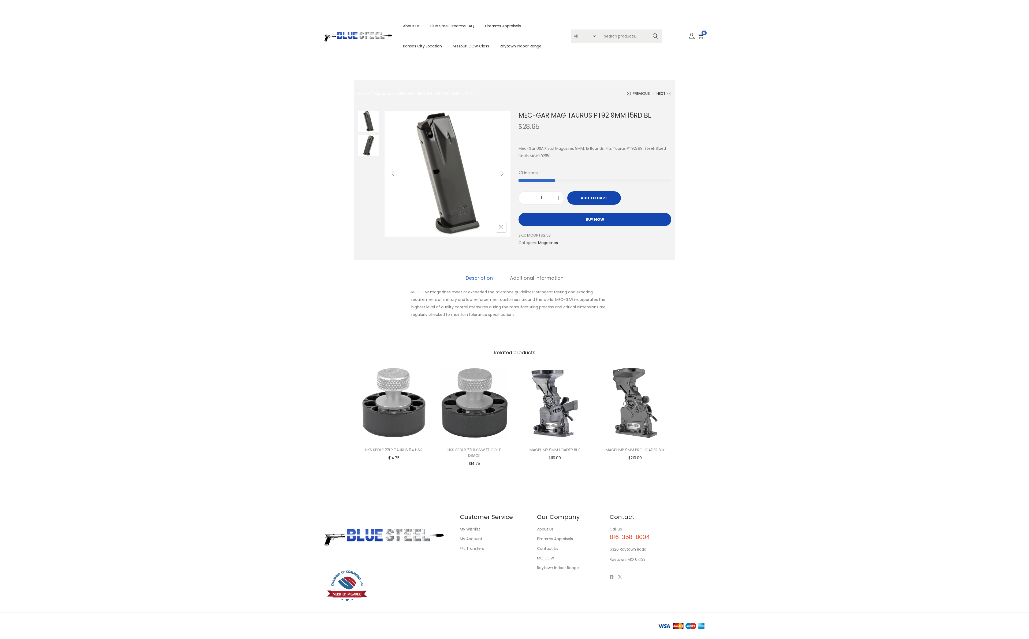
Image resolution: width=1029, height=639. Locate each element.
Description (479, 278)
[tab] (479, 278)
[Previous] (393, 174)
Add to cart (594, 198)
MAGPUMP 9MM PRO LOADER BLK (635, 450)
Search (655, 36)
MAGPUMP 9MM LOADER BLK (555, 450)
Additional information (537, 278)
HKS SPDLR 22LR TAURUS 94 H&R (394, 450)
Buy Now (595, 219)
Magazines (383, 93)
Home (363, 93)
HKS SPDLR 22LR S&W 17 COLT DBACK (474, 452)
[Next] (502, 174)
